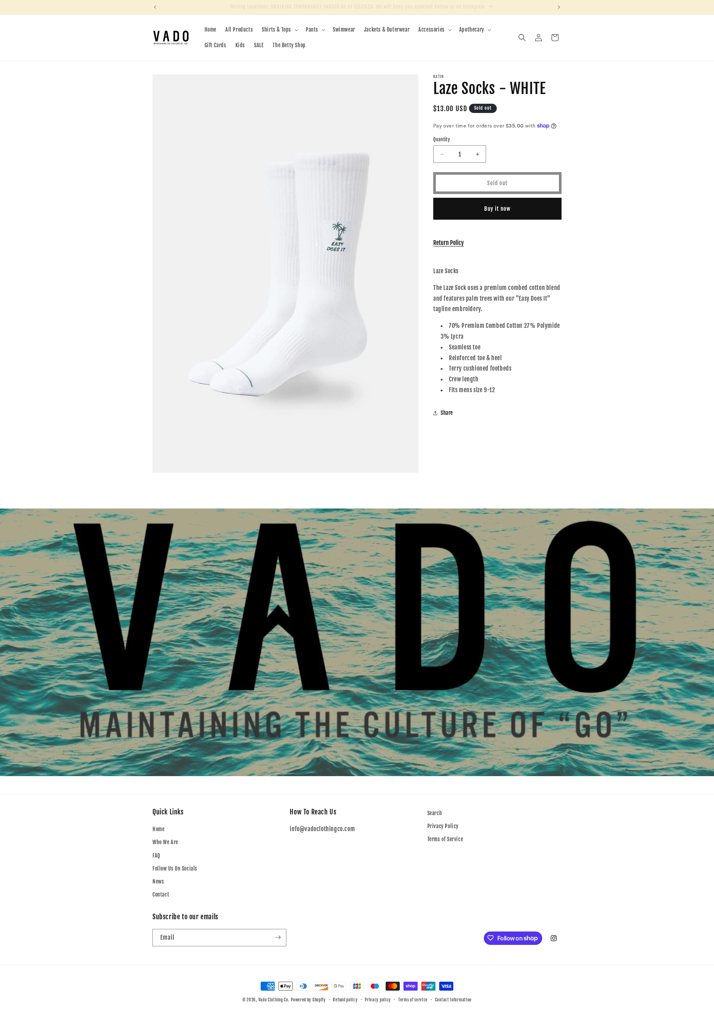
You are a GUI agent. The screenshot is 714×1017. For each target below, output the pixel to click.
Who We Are (165, 842)
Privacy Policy (443, 826)
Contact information (453, 1000)
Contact (160, 894)
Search (434, 813)
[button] (279, 30)
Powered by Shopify (308, 1000)
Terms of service (413, 1000)
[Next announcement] (559, 7)
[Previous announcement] (155, 7)
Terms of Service (445, 839)
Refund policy (345, 1000)
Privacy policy (378, 1000)
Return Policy (448, 242)
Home (158, 829)
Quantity (441, 139)
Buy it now (497, 208)
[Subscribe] (278, 937)
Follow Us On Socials (174, 868)
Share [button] (447, 413)
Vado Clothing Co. (274, 1000)
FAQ (156, 855)
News (158, 881)
